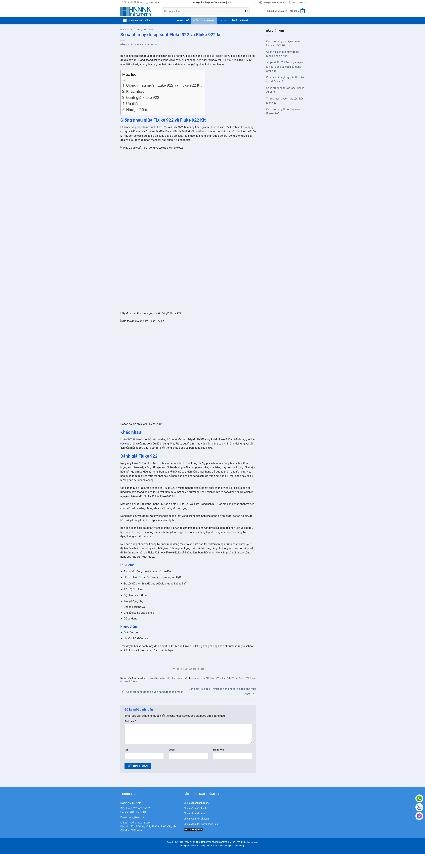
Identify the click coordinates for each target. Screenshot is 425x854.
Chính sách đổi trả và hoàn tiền (200, 824)
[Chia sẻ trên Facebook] (174, 669)
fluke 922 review (217, 678)
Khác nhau (135, 91)
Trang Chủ (183, 20)
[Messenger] (419, 816)
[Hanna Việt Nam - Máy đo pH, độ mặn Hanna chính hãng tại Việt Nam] (138, 11)
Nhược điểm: (137, 109)
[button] (152, 2)
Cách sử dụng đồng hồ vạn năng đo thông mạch (154, 692)
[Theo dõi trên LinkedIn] (135, 2)
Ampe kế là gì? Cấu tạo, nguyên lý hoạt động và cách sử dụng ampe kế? (284, 66)
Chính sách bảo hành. (195, 808)
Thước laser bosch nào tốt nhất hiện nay (284, 100)
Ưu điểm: (134, 104)
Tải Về (233, 20)
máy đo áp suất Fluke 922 (152, 127)
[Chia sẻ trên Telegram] (202, 669)
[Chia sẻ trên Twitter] (178, 669)
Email (172, 749)
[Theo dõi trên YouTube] (138, 2)
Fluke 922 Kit (128, 439)
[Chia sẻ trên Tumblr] (198, 669)
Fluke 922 (227, 60)
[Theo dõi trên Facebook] (122, 2)
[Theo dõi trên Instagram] (125, 2)
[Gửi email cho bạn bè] (182, 669)
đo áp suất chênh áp (215, 55)
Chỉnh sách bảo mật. (194, 813)
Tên (126, 749)
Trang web (218, 749)
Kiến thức (147, 30)
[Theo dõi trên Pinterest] (131, 2)
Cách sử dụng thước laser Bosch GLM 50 (285, 90)
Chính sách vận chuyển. (196, 818)
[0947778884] (419, 798)
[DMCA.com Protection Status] (193, 829)
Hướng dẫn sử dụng (204, 20)
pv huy (154, 44)
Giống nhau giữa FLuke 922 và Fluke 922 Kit (164, 85)
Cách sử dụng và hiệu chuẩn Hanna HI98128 (283, 43)
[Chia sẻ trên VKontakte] (190, 669)
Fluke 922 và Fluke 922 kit (238, 678)
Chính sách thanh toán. (196, 803)
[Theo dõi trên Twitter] (128, 2)
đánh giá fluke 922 (200, 678)
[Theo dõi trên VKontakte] (141, 2)
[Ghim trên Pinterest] (186, 669)
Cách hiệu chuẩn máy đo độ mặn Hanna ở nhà (282, 54)
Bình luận (130, 721)
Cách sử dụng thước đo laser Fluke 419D (283, 111)
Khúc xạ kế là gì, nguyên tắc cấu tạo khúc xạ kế (285, 79)
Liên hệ (244, 20)
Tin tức (222, 20)
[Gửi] (246, 11)
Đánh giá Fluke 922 (142, 97)
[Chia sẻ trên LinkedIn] (194, 669)
